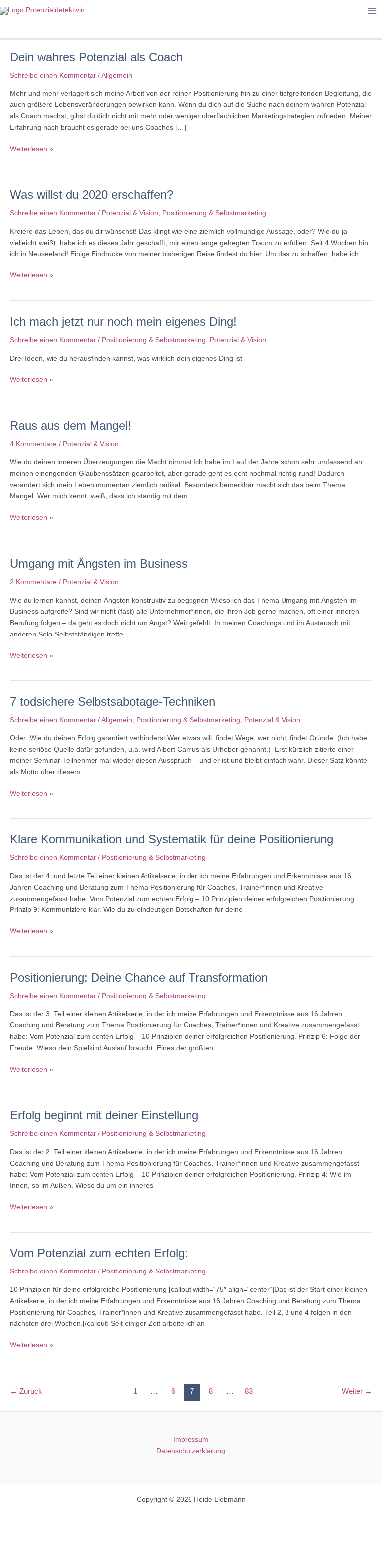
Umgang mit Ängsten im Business (99, 563)
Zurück (26, 1391)
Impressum (190, 1439)
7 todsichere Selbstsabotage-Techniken (112, 701)
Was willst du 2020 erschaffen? (91, 194)
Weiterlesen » (31, 150)
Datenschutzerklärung (190, 1450)
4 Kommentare (33, 444)
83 (249, 1391)
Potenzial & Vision (130, 213)
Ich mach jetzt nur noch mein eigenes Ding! (123, 321)
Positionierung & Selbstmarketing (214, 213)
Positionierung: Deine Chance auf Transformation (139, 977)
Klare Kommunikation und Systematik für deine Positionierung (171, 839)
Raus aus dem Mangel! (70, 425)
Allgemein (116, 75)
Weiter (357, 1391)
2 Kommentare (33, 582)
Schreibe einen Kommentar (53, 75)
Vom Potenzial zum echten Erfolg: (99, 1253)
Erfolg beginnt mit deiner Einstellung (104, 1115)
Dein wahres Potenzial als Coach (96, 57)
